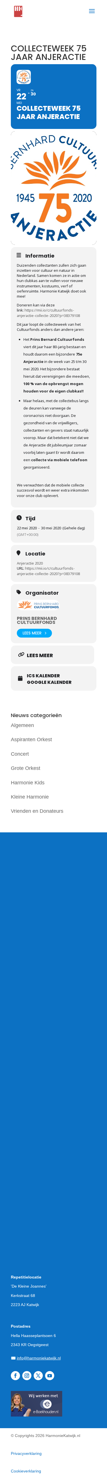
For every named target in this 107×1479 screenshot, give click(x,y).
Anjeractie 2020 (30, 563)
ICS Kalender (43, 675)
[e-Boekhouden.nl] (36, 1415)
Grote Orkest (25, 768)
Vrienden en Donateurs (37, 811)
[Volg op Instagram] (26, 1375)
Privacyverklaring (26, 1453)
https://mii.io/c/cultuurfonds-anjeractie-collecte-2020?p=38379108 (48, 313)
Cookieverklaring (26, 1471)
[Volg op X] (38, 1375)
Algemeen (22, 725)
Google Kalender (49, 682)
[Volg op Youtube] (49, 1375)
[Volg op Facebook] (15, 1375)
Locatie (35, 553)
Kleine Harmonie (30, 797)
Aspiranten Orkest (31, 739)
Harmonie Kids (28, 783)
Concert (20, 754)
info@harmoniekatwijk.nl (39, 1358)
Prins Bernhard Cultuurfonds (37, 620)
